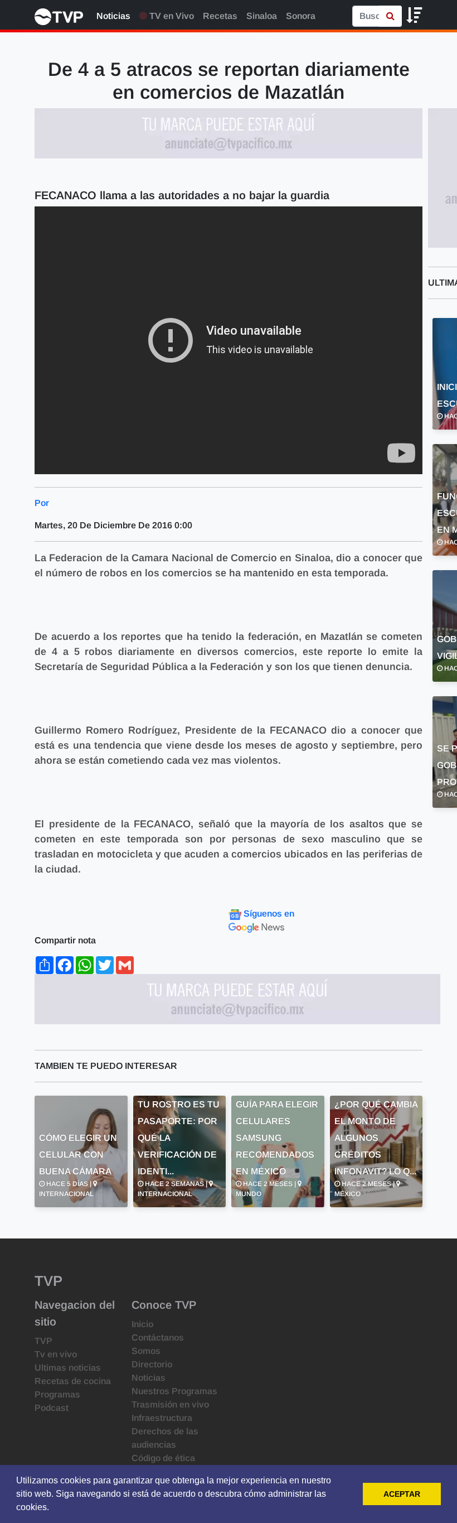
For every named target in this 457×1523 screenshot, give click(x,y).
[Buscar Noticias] (390, 16)
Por (42, 503)
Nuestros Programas (174, 1391)
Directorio (152, 1364)
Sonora (300, 16)
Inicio (142, 1324)
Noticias (113, 16)
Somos (146, 1351)
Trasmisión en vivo (170, 1404)
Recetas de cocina (73, 1381)
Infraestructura (162, 1418)
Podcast (52, 1408)
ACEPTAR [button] (401, 1494)
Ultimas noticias (68, 1367)
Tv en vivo (56, 1354)
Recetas (220, 16)
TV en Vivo (170, 16)
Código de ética (163, 1458)
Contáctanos (158, 1337)
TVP (43, 1341)
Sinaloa (261, 16)
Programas (57, 1394)
